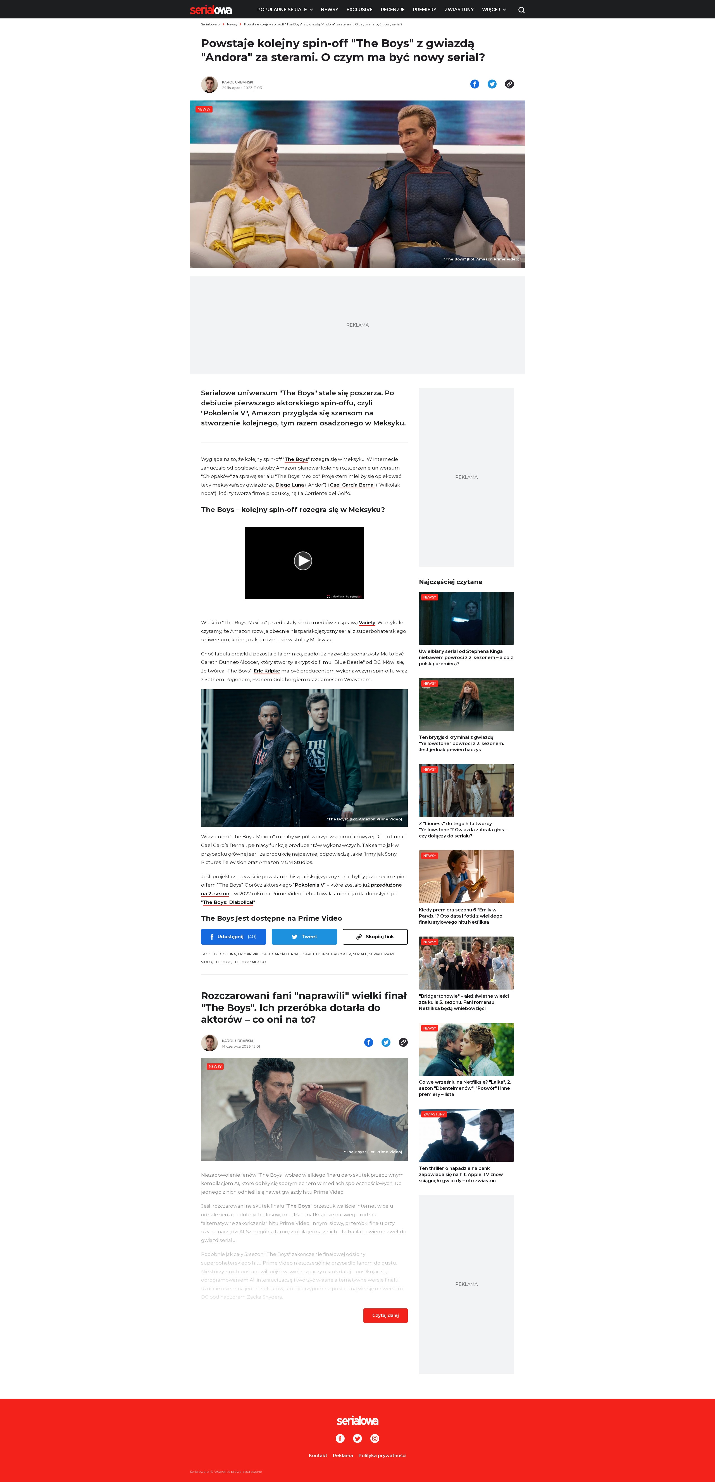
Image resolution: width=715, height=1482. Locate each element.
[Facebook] (340, 1439)
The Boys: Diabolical (228, 902)
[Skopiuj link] (509, 85)
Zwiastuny (459, 9)
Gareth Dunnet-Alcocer (326, 954)
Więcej (491, 9)
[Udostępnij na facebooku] (474, 85)
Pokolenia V (309, 885)
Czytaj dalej (385, 1315)
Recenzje (393, 9)
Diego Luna (289, 485)
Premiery (424, 9)
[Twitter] (357, 1439)
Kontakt (318, 1455)
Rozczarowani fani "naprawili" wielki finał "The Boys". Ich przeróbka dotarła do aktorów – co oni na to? (303, 1007)
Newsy (329, 9)
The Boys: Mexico (249, 962)
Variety (367, 622)
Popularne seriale (282, 9)
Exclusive (360, 9)
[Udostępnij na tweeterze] (492, 85)
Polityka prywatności (382, 1455)
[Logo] (211, 9)
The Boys (296, 459)
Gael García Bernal (352, 485)
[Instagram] (374, 1439)
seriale (360, 954)
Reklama (343, 1455)
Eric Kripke (267, 671)
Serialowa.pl (211, 24)
